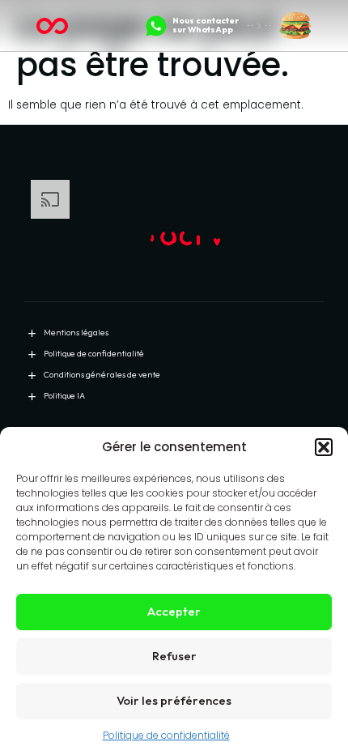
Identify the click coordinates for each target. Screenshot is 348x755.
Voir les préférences (174, 700)
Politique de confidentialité (166, 735)
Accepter (174, 611)
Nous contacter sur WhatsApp (205, 24)
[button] (324, 447)
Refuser (174, 655)
